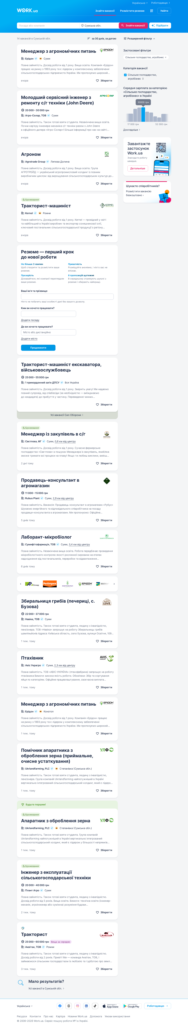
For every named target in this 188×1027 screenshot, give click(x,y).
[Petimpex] (50, 583)
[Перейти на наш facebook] (60, 1006)
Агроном (31, 154)
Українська (23, 1006)
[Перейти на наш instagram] (77, 1006)
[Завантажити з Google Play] (131, 1006)
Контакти (35, 1016)
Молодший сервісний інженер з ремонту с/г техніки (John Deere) (57, 100)
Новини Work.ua (77, 1016)
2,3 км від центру (64, 665)
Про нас (48, 1016)
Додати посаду (30, 320)
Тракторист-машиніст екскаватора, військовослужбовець (61, 367)
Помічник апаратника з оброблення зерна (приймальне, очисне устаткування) (57, 756)
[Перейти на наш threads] (69, 1006)
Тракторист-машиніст (46, 205)
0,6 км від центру (65, 441)
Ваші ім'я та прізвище (34, 290)
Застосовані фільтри (137, 50)
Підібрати (162, 25)
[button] (152, 11)
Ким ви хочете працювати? (38, 308)
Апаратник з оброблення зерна (55, 820)
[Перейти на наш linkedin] (86, 1006)
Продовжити (38, 347)
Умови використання (117, 1016)
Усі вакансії (45, 988)
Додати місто (29, 338)
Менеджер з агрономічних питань (58, 51)
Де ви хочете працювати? (37, 326)
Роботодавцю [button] (155, 1005)
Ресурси (22, 1016)
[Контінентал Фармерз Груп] (67, 583)
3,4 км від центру (79, 544)
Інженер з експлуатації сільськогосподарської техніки (56, 875)
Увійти (164, 10)
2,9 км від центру (63, 498)
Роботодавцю (159, 2)
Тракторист (34, 934)
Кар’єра (60, 1016)
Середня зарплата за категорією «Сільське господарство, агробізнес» (145, 91)
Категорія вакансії (135, 68)
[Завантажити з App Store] (110, 1006)
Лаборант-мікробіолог (46, 537)
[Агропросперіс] (32, 583)
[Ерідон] (85, 583)
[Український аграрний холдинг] (103, 583)
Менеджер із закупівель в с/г (53, 434)
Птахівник (32, 658)
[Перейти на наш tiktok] (95, 1006)
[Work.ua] (27, 10)
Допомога (96, 1016)
